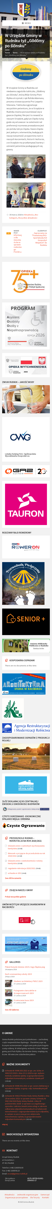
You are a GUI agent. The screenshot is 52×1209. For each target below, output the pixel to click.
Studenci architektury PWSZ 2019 (28, 981)
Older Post (42, 231)
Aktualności (29, 214)
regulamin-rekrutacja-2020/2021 (21, 868)
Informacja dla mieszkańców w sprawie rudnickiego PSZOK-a (18, 243)
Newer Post (16, 232)
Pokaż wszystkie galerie (15, 896)
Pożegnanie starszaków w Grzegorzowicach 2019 (25, 991)
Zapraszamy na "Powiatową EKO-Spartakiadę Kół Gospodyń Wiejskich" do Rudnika (39, 239)
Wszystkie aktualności (27, 218)
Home (7, 52)
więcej (5, 1124)
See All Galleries (12, 1009)
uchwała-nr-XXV (14, 873)
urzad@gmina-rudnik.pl (17, 1173)
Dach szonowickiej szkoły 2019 (18, 974)
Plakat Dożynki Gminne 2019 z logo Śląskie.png (25, 967)
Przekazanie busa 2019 (24, 1000)
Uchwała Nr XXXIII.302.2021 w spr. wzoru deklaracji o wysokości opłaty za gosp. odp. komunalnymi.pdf (27, 1087)
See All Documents (13, 878)
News (15, 52)
